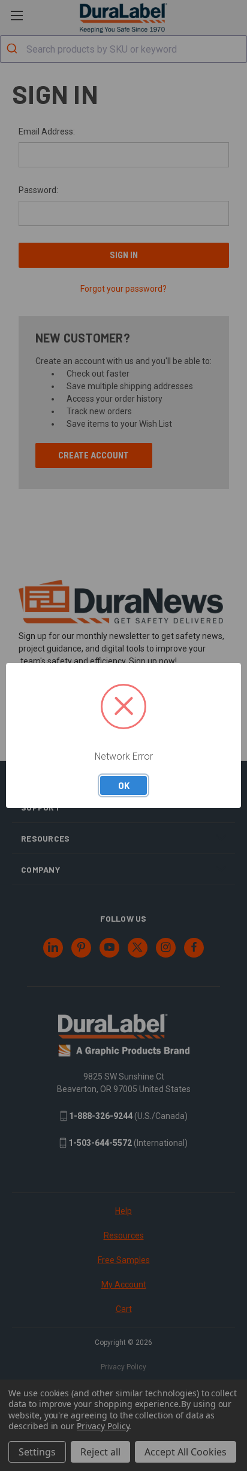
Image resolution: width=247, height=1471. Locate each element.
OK (123, 785)
